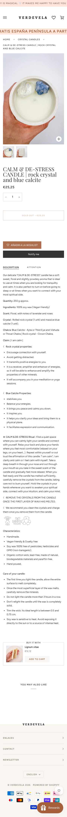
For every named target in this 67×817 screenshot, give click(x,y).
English (32, 774)
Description (11, 267)
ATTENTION (34, 267)
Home (6, 39)
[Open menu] (7, 17)
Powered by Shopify (46, 785)
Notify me (33, 254)
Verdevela (17, 785)
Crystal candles (29, 39)
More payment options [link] (15, 237)
